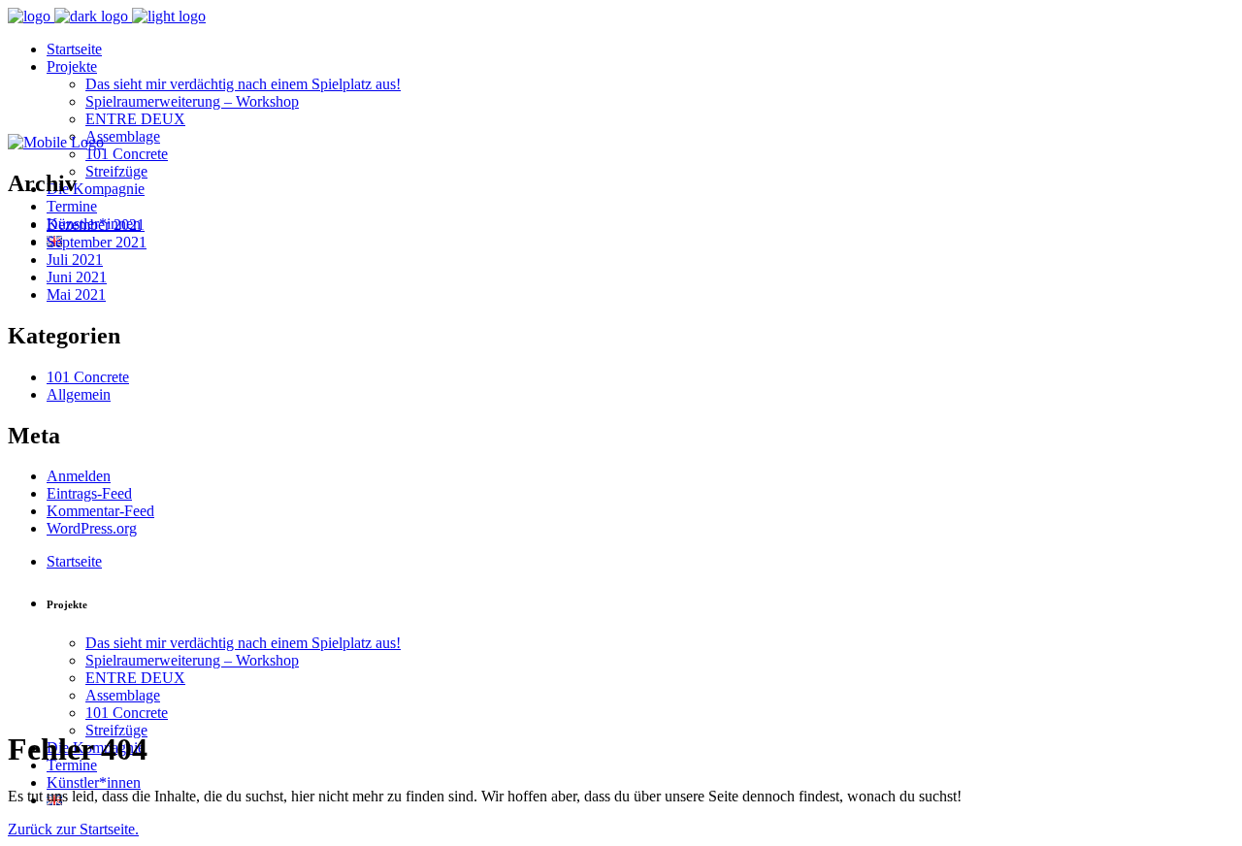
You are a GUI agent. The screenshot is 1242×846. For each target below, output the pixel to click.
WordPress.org (92, 528)
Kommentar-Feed (100, 511)
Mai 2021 (76, 294)
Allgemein (79, 394)
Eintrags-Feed (89, 493)
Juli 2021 (75, 259)
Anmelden (79, 476)
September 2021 (97, 242)
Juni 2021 (77, 277)
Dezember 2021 (96, 224)
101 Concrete (88, 377)
